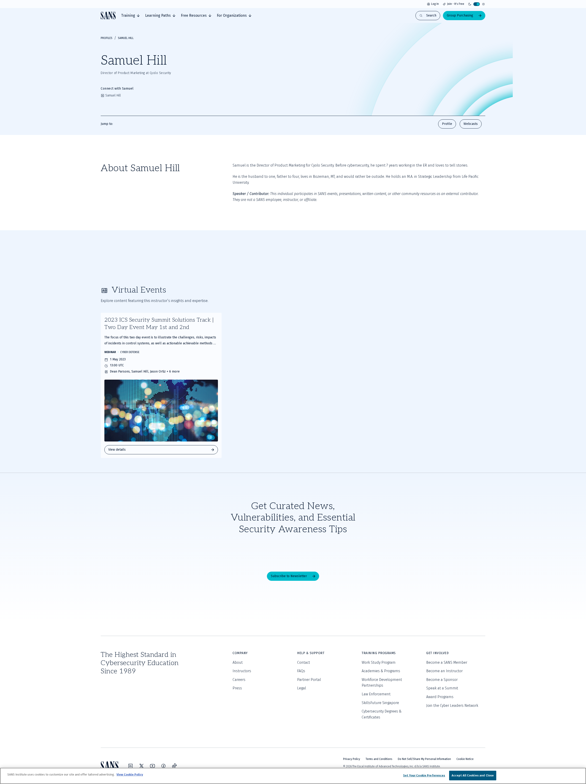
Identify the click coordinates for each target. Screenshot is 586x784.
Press (237, 688)
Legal (301, 688)
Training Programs (379, 653)
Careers (239, 679)
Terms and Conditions (379, 759)
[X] (141, 766)
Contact (303, 662)
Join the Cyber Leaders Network (452, 705)
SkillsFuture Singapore (380, 703)
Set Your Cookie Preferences (424, 775)
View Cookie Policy (130, 774)
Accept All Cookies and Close (473, 775)
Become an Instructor (444, 671)
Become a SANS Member (446, 662)
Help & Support (310, 653)
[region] (293, 776)
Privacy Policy (351, 759)
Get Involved (437, 653)
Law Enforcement (376, 694)
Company (240, 653)
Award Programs (439, 697)
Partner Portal (309, 679)
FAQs (301, 671)
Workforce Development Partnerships (382, 682)
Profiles (106, 38)
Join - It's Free (455, 3)
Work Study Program (379, 662)
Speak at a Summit (442, 688)
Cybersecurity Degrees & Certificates (382, 714)
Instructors (242, 671)
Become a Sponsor (442, 679)
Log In (435, 3)
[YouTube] (152, 766)
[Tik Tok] (174, 766)
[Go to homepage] (108, 15)
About (238, 662)
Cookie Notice (465, 759)
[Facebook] (163, 766)
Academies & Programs (381, 671)
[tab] (130, 15)
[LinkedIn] (130, 766)
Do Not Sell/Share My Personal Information (424, 759)
